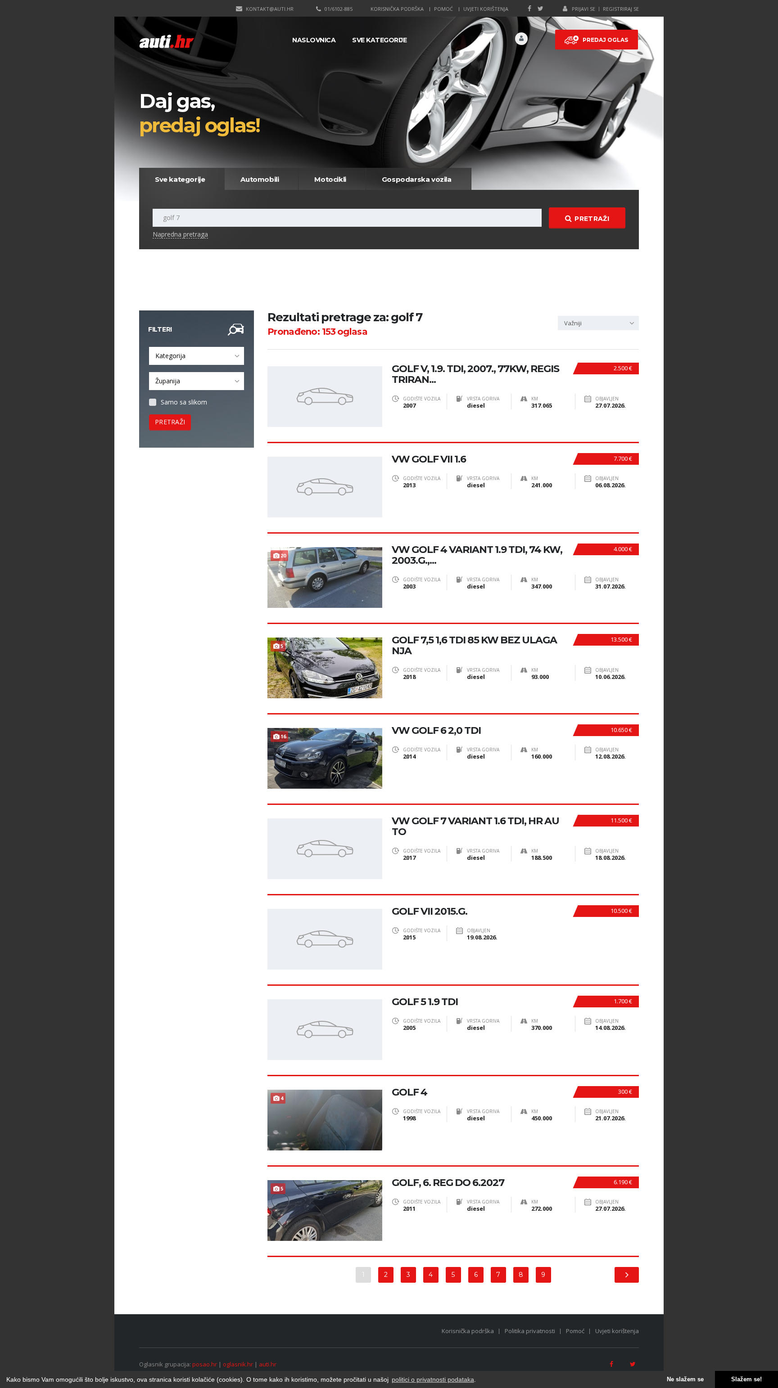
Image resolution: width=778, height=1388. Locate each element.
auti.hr (267, 1364)
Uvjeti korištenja (485, 8)
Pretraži (591, 219)
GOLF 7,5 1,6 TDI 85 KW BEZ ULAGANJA (474, 645)
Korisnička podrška (397, 8)
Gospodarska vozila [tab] (417, 179)
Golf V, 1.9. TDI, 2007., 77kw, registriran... (475, 374)
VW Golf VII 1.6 (429, 459)
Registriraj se (621, 8)
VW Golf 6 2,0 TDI (436, 730)
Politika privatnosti (530, 1331)
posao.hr (204, 1364)
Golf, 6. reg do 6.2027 (448, 1182)
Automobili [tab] (259, 179)
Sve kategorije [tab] (180, 179)
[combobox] (196, 356)
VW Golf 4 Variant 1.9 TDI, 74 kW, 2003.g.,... (477, 555)
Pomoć (443, 8)
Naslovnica (313, 40)
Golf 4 (409, 1092)
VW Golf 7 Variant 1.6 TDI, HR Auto (475, 826)
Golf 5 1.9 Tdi (425, 1002)
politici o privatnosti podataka (433, 1379)
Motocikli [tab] (330, 179)
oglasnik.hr (238, 1364)
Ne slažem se (685, 1379)
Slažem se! (746, 1379)
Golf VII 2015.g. (429, 911)
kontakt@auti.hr (270, 8)
